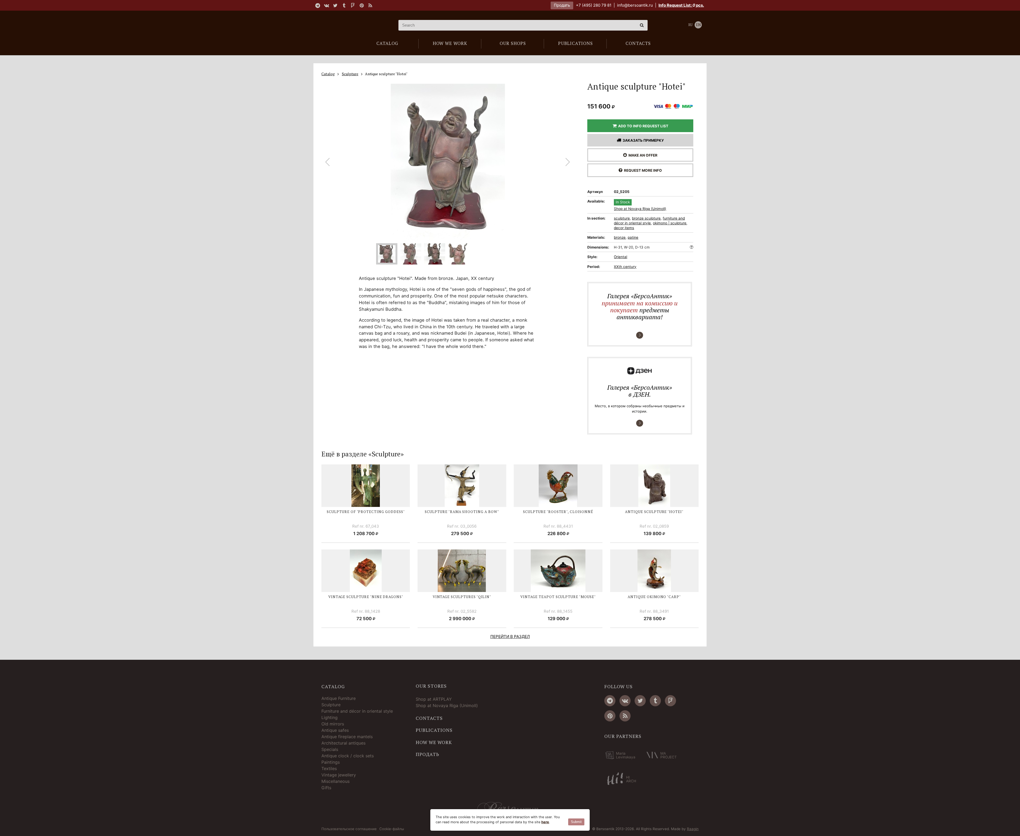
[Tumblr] (344, 5)
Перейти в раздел (510, 636)
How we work (434, 742)
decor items (624, 228)
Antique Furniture (338, 698)
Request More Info (642, 170)
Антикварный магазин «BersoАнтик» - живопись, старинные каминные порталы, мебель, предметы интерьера (354, 25)
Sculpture (331, 704)
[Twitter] (335, 5)
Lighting (329, 717)
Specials (329, 749)
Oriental (620, 257)
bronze (620, 237)
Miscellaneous (335, 781)
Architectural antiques (343, 743)
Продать (562, 5)
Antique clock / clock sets (347, 755)
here (545, 822)
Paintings (330, 762)
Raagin (693, 829)
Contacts (429, 718)
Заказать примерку (642, 140)
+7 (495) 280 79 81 (593, 5)
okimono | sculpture (669, 223)
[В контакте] (326, 5)
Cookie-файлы (391, 829)
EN (698, 25)
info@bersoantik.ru (635, 5)
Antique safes (335, 730)
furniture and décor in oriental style (649, 220)
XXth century (625, 266)
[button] (567, 162)
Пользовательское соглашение (349, 829)
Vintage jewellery (338, 775)
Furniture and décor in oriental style (357, 711)
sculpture (622, 218)
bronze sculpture (646, 218)
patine (633, 237)
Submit (576, 822)
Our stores (431, 686)
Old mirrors (332, 723)
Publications (434, 730)
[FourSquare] (352, 5)
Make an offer (642, 155)
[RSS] (370, 5)
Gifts (326, 787)
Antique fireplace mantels (347, 736)
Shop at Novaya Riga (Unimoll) (640, 209)
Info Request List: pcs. (681, 5)
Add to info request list (642, 126)
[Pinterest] (361, 5)
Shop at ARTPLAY (434, 699)
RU (690, 25)
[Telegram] (317, 5)
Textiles (329, 768)
